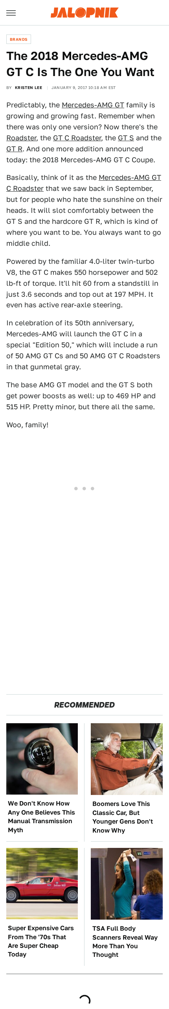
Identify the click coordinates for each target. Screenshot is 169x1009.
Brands (19, 39)
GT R (14, 149)
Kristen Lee (28, 87)
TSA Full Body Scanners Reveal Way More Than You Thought (125, 941)
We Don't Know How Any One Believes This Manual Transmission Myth (41, 816)
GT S (126, 138)
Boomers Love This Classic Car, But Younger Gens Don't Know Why (122, 817)
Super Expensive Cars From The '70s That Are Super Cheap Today (41, 941)
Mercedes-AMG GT (93, 105)
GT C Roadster (77, 138)
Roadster (21, 138)
